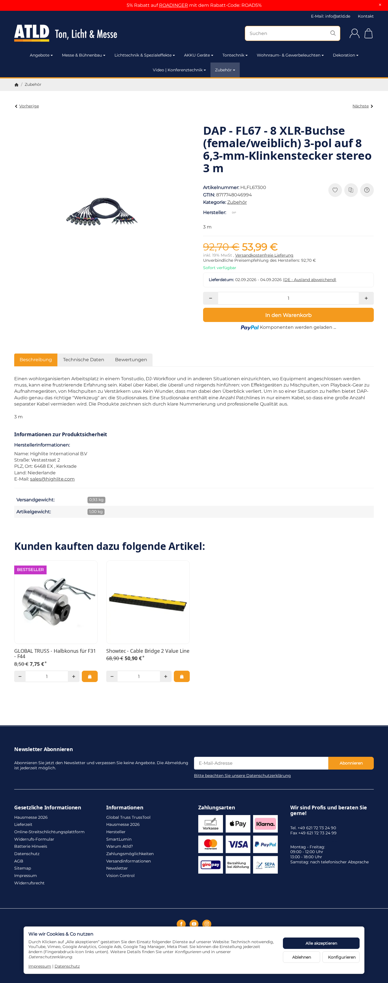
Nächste (360, 106)
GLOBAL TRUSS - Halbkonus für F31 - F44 (55, 653)
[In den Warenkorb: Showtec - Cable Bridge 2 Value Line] (182, 676)
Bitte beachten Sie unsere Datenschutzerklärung (242, 775)
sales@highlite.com (52, 479)
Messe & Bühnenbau (82, 55)
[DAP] (235, 212)
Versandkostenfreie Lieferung (264, 255)
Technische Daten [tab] (83, 359)
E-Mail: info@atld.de (330, 16)
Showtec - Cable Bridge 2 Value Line (147, 651)
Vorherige (29, 106)
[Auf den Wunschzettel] (335, 190)
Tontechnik (233, 55)
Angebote (39, 55)
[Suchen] (333, 33)
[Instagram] (206, 924)
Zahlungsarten (216, 807)
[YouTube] (194, 924)
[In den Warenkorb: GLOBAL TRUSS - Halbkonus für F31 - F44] (90, 676)
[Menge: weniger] (210, 298)
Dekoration (344, 55)
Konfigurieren (342, 957)
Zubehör (223, 69)
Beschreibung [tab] (36, 359)
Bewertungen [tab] (131, 359)
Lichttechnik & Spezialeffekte (143, 55)
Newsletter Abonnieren (43, 749)
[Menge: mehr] (366, 298)
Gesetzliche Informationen (47, 807)
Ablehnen (301, 957)
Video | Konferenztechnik (178, 69)
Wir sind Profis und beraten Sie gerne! (328, 810)
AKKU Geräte (197, 55)
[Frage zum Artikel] (367, 190)
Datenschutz (67, 966)
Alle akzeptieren (321, 943)
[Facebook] (181, 924)
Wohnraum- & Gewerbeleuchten (288, 55)
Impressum (39, 966)
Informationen (124, 807)
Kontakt (366, 16)
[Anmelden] (354, 33)
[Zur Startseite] (68, 33)
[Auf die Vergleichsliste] (351, 190)
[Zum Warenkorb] (368, 33)
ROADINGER (173, 5)
